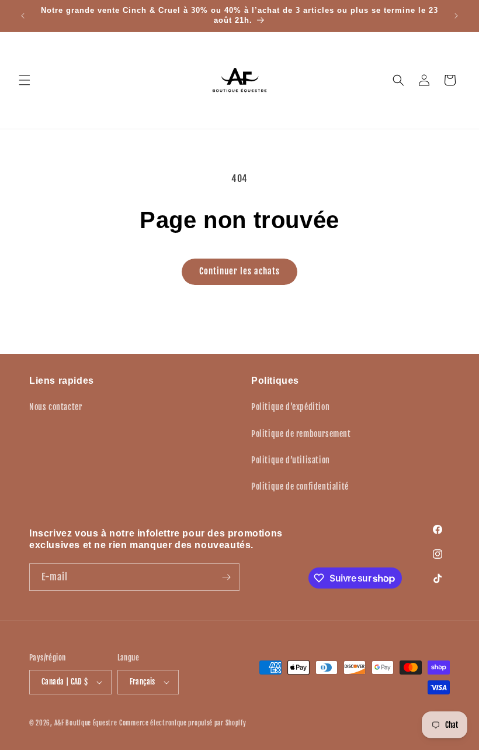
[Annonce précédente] (23, 16)
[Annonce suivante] (456, 16)
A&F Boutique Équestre (85, 723)
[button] (24, 80)
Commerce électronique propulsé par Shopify (182, 723)
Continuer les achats (239, 271)
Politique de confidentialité (300, 486)
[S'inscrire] (226, 577)
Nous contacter (55, 407)
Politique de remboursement (301, 434)
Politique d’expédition (290, 407)
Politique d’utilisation (290, 460)
